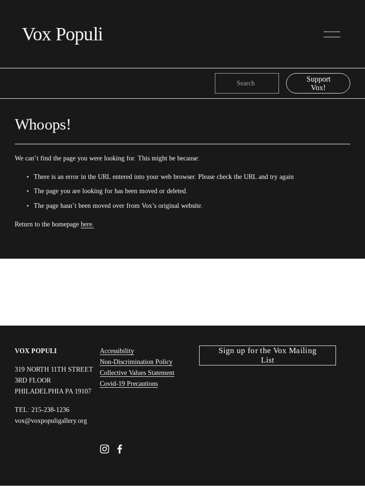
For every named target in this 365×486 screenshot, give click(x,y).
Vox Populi (62, 34)
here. (87, 224)
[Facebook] (120, 449)
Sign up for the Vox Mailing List (268, 355)
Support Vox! (318, 83)
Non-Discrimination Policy (136, 361)
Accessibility (117, 351)
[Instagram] (104, 449)
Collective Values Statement (137, 372)
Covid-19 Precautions (129, 383)
